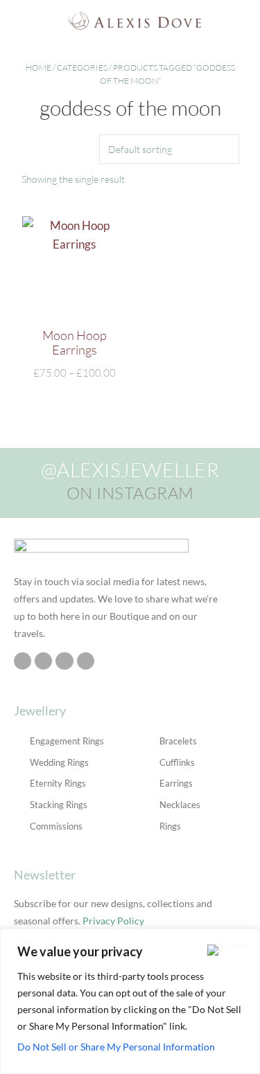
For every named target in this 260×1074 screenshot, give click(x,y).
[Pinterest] (64, 661)
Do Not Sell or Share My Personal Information (116, 1047)
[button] (16, 20)
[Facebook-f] (43, 661)
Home (38, 67)
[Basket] (245, 20)
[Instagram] (22, 661)
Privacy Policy (113, 921)
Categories (82, 67)
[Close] (227, 950)
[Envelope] (85, 661)
